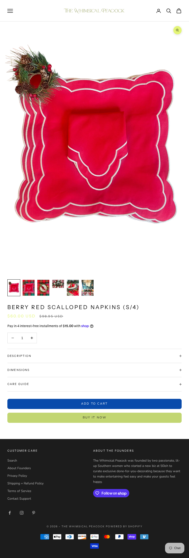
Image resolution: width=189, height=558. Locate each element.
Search (12, 460)
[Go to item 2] (28, 287)
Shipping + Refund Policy (25, 483)
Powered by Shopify (124, 526)
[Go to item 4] (58, 283)
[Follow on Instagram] (21, 512)
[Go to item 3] (43, 287)
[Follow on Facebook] (9, 512)
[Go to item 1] (13, 287)
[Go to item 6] (87, 287)
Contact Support (19, 498)
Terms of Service (19, 491)
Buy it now (94, 417)
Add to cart (94, 404)
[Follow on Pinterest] (33, 512)
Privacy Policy (17, 476)
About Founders (19, 468)
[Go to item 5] (72, 287)
